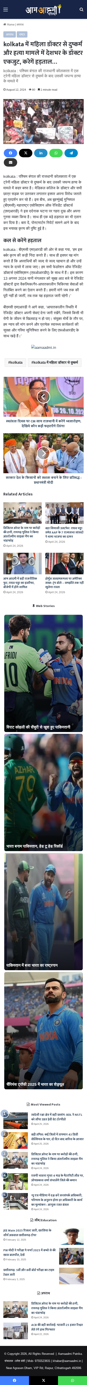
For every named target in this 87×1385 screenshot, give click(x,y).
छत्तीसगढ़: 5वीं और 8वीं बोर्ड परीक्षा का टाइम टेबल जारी (28, 1272)
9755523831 (42, 1361)
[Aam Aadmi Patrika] (43, 9)
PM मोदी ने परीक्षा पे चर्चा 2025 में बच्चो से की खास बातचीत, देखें (29, 1252)
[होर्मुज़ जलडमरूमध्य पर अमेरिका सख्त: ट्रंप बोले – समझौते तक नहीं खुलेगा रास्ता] (64, 563)
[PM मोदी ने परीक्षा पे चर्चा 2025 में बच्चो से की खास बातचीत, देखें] (71, 1256)
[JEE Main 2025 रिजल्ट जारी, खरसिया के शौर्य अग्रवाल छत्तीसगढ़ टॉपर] (71, 1236)
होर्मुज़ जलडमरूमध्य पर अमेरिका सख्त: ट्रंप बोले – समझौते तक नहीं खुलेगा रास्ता (64, 583)
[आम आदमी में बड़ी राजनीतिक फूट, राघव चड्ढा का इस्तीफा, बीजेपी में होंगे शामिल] (22, 563)
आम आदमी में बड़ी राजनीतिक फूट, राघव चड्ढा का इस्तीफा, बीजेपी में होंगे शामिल (20, 583)
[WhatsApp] (56, 153)
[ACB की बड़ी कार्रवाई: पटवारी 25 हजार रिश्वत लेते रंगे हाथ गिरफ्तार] (15, 1331)
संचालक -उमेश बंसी (14, 1361)
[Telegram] (71, 153)
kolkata (16, 362)
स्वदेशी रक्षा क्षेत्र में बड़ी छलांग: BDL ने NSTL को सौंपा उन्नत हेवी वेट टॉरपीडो (56, 1117)
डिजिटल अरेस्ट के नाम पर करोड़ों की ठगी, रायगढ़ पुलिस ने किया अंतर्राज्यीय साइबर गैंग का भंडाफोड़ (21, 534)
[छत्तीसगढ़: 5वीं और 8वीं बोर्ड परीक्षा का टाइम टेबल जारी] (71, 1276)
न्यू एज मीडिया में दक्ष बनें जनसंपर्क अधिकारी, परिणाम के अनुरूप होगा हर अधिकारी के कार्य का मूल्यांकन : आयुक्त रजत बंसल (56, 1200)
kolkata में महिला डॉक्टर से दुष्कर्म (55, 362)
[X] (25, 153)
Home (10, 24)
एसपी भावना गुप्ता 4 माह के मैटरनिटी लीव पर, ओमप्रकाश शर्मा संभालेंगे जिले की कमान (57, 1178)
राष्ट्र (22, 34)
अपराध (20, 24)
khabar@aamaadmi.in (67, 1361)
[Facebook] (10, 153)
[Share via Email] (10, 162)
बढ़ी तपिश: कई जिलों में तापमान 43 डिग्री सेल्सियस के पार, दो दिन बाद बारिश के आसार (57, 1137)
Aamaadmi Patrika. (70, 1353)
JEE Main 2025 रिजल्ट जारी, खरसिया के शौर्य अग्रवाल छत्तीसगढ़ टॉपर (27, 1233)
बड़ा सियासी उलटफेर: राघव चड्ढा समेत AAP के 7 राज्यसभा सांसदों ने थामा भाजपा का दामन (64, 532)
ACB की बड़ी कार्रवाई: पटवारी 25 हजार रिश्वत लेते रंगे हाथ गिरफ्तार (57, 1327)
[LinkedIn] (41, 153)
